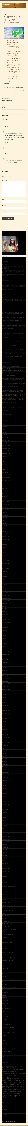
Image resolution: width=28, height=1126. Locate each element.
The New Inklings (6, 926)
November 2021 (6, 566)
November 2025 (6, 448)
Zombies (4, 1097)
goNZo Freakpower (6, 965)
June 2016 (4, 724)
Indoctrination (10, 1080)
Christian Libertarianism (13, 1069)
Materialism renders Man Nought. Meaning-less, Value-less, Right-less (12, 334)
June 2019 (4, 638)
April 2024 (4, 496)
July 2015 (4, 753)
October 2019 (5, 627)
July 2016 (4, 721)
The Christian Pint (6, 921)
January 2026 (5, 442)
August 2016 (5, 718)
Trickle (3, 1038)
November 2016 (6, 713)
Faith (15, 1075)
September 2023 (6, 512)
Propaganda (5, 1088)
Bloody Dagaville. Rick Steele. (9, 372)
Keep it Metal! (11, 1082)
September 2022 (6, 544)
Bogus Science (5, 1067)
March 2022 (5, 555)
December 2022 (6, 536)
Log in (3, 1106)
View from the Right (7, 942)
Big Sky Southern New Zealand (9, 957)
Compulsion (5, 1071)
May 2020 (4, 608)
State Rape (16, 1091)
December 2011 (6, 868)
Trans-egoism (5, 1030)
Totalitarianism (15, 1093)
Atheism (8, 1066)
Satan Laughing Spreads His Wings (10, 1089)
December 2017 (6, 681)
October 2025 (5, 450)
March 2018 (5, 673)
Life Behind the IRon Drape (8, 987)
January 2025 (5, 475)
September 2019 (6, 630)
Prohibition (21, 1086)
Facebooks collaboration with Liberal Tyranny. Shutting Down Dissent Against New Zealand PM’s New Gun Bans (13, 319)
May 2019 (4, 641)
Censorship (12, 1067)
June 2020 (4, 606)
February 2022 (5, 558)
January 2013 (5, 833)
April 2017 (4, 699)
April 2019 (4, 643)
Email (4, 205)
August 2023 (5, 515)
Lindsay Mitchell (6, 989)
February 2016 (5, 734)
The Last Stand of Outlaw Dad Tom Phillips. (16, 353)
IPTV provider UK (6, 317)
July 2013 (4, 817)
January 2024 (5, 504)
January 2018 (5, 678)
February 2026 (5, 440)
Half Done (4, 907)
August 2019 (5, 633)
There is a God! (6, 1093)
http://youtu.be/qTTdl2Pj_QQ (12, 162)
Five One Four (10, 331)
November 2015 (6, 742)
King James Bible (20, 1082)
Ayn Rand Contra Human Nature (9, 955)
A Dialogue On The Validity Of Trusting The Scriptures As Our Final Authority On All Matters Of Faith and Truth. (13, 409)
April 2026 (4, 434)
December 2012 (6, 836)
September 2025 (6, 453)
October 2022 (5, 542)
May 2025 (4, 464)
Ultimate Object (6, 940)
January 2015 (5, 769)
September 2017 (6, 689)
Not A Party (5, 992)
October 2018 (5, 659)
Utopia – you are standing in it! (9, 1048)
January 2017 (5, 708)
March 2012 (5, 860)
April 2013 (4, 825)
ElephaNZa (4, 899)
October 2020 (5, 600)
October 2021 (5, 568)
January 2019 (5, 651)
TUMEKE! (4, 1040)
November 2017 (6, 683)
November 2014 (6, 774)
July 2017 (4, 694)
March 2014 (5, 796)
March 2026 (5, 437)
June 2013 (4, 820)
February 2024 (5, 501)
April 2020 (4, 611)
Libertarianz (19, 1084)
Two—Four (4, 1043)
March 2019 (5, 646)
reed (18, 22)
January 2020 (5, 619)
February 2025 (5, 472)
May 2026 (4, 432)
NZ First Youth (5, 997)
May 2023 (4, 523)
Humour (4, 1080)
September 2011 (6, 876)
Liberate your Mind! (9, 1084)
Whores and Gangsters (7, 1056)
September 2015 (6, 748)
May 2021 (4, 582)
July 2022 (4, 550)
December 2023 (6, 507)
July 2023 (4, 517)
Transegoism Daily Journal (8, 1032)
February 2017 (5, 705)
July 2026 (4, 426)
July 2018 (4, 665)
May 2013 (4, 823)
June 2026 (4, 429)
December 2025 (6, 445)
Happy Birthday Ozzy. (7, 99)
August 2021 (5, 574)
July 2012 (4, 849)
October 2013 (5, 809)
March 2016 (5, 732)
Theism (19, 1091)
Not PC (4, 995)
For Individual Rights (7, 963)
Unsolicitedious (6, 1046)
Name (4, 199)
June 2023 (4, 520)
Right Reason (5, 918)
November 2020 (6, 598)
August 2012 (5, 847)
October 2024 (5, 483)
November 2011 (6, 871)
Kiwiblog (4, 973)
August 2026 (5, 424)
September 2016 (6, 716)
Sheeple (21, 1089)
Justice (4, 1082)
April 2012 (4, 857)
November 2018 (6, 657)
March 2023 (5, 528)
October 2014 (5, 777)
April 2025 (4, 467)
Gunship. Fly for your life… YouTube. (10, 366)
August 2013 (5, 815)
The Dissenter (5, 1022)
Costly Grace (5, 894)
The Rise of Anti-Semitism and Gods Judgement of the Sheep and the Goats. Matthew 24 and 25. (13, 395)
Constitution (12, 1071)
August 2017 (5, 691)
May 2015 (4, 758)
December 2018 (6, 654)
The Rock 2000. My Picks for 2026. (10, 375)
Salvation (11, 1087)
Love (23, 1084)
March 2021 (5, 587)
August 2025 (5, 456)
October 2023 (5, 509)
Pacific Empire (5, 1003)
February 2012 (5, 863)
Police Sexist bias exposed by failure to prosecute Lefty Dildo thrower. (13, 342)
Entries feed (5, 1109)
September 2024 (6, 485)
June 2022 (4, 552)
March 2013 (5, 828)
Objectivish (5, 1000)
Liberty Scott (5, 984)
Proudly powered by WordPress (8, 1121)
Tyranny (5, 1096)
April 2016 (4, 729)
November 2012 (6, 839)
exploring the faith (6, 905)
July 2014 (4, 785)
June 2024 (4, 491)
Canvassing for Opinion (7, 960)
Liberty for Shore (6, 981)
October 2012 (5, 841)
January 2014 (5, 801)
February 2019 (5, 649)
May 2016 (4, 726)
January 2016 (5, 737)
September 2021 (6, 571)
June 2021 (4, 579)
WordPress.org (5, 1114)
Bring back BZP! (11, 323)
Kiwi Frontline (5, 971)
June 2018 (4, 667)
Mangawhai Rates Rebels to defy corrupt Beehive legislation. (13, 106)
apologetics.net (5, 889)
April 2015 (4, 761)
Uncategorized (15, 1095)
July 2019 (4, 635)
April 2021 (4, 584)
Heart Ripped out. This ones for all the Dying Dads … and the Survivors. (12, 346)
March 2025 (5, 469)
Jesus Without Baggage (7, 910)
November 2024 (6, 480)
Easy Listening (22, 1073)
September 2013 (6, 812)
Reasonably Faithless (7, 1008)
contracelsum (5, 891)
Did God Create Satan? (7, 405)
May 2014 (4, 791)
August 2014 (5, 782)
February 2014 (5, 799)
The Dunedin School (7, 923)
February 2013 (5, 831)
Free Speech (14, 1078)
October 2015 (5, 745)
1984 (3, 1066)
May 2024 (4, 493)
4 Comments (7, 23)
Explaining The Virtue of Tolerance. (14, 356)
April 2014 (4, 793)
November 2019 (6, 625)
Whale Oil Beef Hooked (7, 1054)
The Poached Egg (6, 931)
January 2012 (5, 865)
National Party (12, 1086)
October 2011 (5, 874)
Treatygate (4, 1035)
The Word (4, 937)
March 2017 (5, 702)
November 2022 (6, 539)
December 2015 (6, 740)
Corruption (18, 1071)
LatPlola (4, 310)
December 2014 (6, 772)
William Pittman (6, 325)
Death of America (6, 1073)
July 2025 (4, 459)
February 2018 (5, 675)
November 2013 (6, 807)
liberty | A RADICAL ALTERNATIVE (10, 979)
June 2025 (4, 461)
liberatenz (4, 976)
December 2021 (6, 563)
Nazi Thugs (17, 1086)
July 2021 (4, 576)
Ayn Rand (11, 1066)
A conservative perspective (8, 886)
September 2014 (6, 780)
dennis (3, 897)
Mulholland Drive (6, 915)
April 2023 (4, 525)
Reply (7, 126)
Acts (5, 12)
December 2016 (6, 710)
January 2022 (5, 560)
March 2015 (5, 764)
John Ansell (5, 968)
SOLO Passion (5, 1011)
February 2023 (5, 531)
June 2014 (4, 788)
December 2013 (6, 804)
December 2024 (6, 477)
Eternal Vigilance (6, 902)
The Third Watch (6, 1024)
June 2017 (4, 697)
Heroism (19, 1078)
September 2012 (6, 844)
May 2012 (4, 855)
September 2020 (6, 603)
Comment (5, 180)
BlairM (6, 148)
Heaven (8, 12)
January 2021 (5, 592)
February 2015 (5, 766)
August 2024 (5, 488)
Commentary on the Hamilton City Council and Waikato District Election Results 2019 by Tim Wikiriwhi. (14, 327)
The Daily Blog (5, 1016)
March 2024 (5, 499)
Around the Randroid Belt (8, 952)
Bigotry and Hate (18, 1066)
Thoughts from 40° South (8, 1027)
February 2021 (5, 590)
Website (4, 212)
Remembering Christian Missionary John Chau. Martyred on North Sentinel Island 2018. (13, 369)
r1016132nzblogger (6, 1005)
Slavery (4, 1091)
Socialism (10, 1091)
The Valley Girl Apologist (8, 934)
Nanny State (5, 1086)
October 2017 (5, 686)
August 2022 (5, 547)
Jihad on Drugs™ (20, 1080)
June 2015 (4, 756)
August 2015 (5, 750)
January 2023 (5, 533)
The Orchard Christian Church (9, 929)
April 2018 (4, 670)
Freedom (6, 1077)
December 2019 (6, 622)
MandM (4, 913)
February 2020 (5, 616)
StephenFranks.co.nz (7, 1014)
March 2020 (5, 614)
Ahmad (4, 331)
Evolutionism (11, 1075)
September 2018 (6, 662)
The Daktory (5, 1019)
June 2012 (4, 852)
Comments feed (6, 1112)
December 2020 (6, 595)
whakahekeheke (6, 1051)
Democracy (14, 1073)
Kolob (21, 90)
